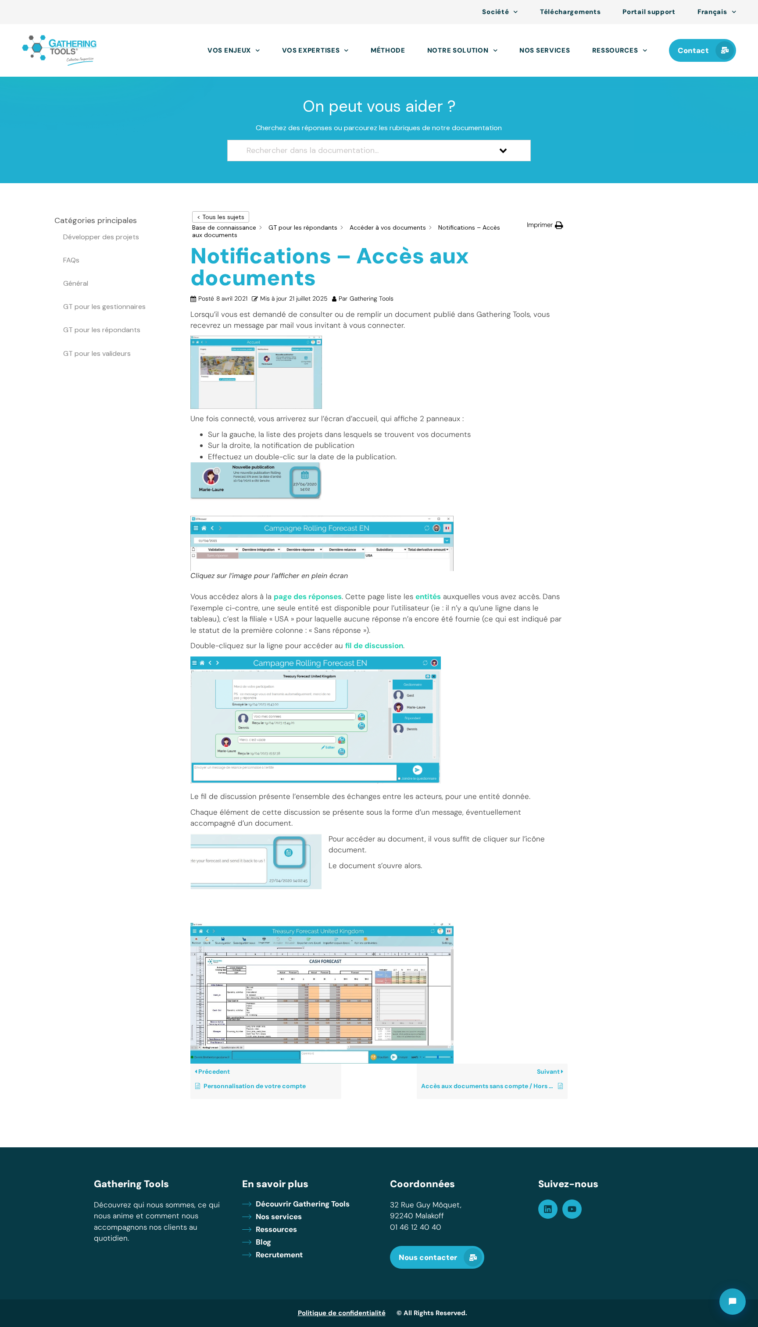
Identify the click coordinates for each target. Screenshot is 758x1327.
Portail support (649, 12)
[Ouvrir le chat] (732, 1301)
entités (428, 596)
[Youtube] (572, 1209)
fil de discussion (374, 645)
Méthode (388, 50)
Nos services (544, 50)
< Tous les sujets (220, 217)
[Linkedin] (548, 1209)
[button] (545, 225)
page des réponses (308, 596)
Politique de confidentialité (342, 1313)
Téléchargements (570, 12)
